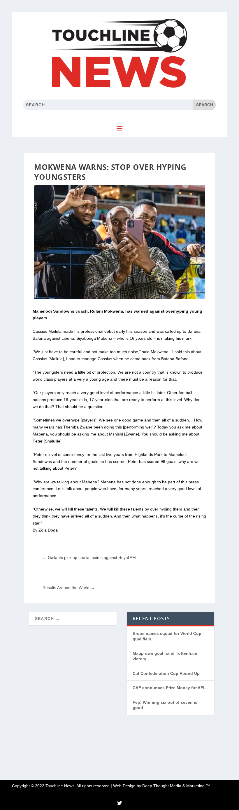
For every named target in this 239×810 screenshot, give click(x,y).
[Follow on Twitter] (119, 803)
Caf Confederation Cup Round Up (166, 673)
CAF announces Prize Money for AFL (169, 687)
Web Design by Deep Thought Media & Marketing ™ (161, 785)
